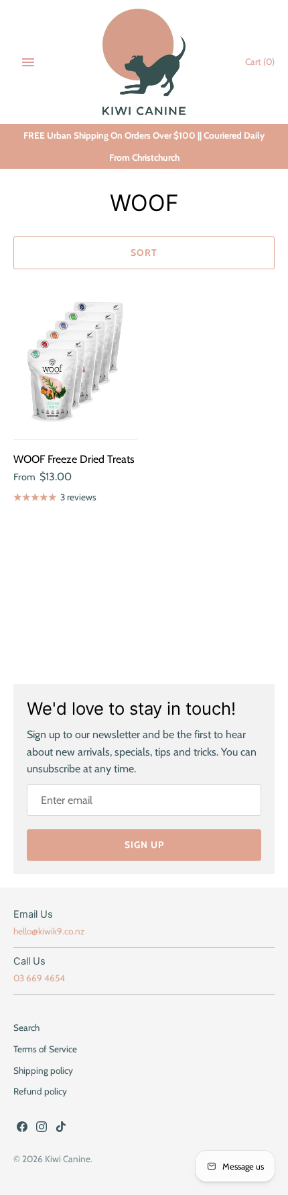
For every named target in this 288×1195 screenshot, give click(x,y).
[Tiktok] (61, 1129)
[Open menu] (28, 62)
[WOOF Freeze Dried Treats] (75, 361)
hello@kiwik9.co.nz (48, 931)
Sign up (144, 845)
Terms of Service (45, 1049)
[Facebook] (22, 1129)
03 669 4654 (39, 978)
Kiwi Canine (67, 1158)
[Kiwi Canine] (144, 62)
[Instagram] (41, 1129)
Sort (144, 253)
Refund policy (40, 1091)
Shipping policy (43, 1070)
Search (26, 1027)
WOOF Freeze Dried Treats (74, 459)
